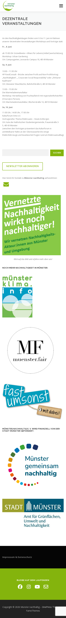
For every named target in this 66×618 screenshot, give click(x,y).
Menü (60, 5)
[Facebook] (20, 586)
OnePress (47, 607)
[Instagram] (28, 586)
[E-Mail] (46, 586)
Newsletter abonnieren (22, 166)
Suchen (57, 153)
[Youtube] (37, 586)
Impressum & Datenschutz (17, 557)
